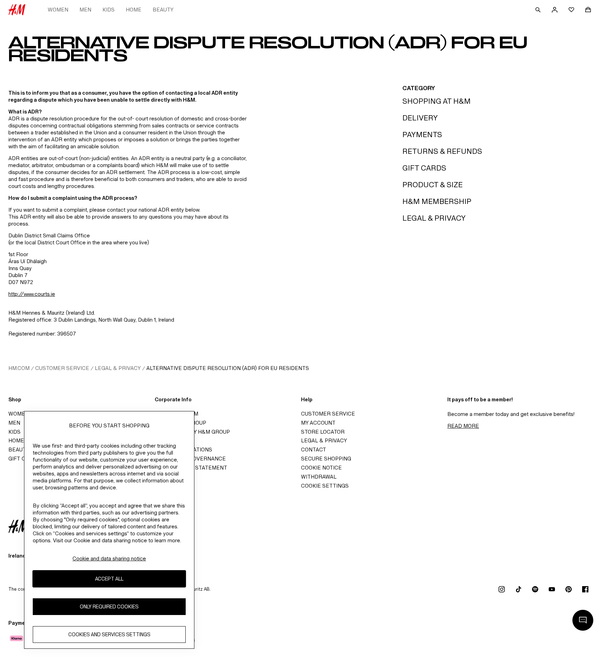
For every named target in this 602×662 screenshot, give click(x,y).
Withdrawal (319, 477)
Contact (313, 449)
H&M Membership (436, 201)
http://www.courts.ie (31, 294)
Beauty (163, 10)
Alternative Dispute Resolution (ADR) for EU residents (227, 368)
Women (58, 10)
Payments (422, 135)
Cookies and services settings (109, 634)
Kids (108, 10)
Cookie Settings (325, 486)
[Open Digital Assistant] (582, 620)
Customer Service (62, 368)
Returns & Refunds (442, 151)
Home (133, 10)
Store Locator (323, 432)
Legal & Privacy (434, 218)
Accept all (109, 579)
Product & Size (432, 185)
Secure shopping (326, 459)
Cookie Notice (321, 468)
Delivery (420, 118)
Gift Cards (424, 168)
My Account (318, 423)
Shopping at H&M (436, 101)
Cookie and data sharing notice (109, 558)
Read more (463, 426)
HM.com (19, 368)
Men (85, 10)
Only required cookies (109, 606)
